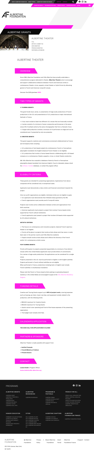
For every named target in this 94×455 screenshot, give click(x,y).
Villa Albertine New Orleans (33, 423)
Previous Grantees (37, 48)
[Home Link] (13, 14)
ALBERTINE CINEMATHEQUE (71, 403)
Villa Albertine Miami (31, 422)
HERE (39, 92)
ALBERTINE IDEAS (50, 400)
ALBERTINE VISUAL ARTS (11, 405)
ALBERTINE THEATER (10, 403)
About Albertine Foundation (19, 1)
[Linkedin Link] (85, 2)
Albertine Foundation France (44, 1)
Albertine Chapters (53, 413)
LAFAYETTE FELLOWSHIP (11, 418)
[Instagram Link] (82, 2)
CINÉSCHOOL (68, 405)
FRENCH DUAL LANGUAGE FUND (73, 395)
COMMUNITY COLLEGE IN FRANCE (14, 417)
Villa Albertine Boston (32, 418)
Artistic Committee (37, 43)
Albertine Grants (38, 5)
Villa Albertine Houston (32, 420)
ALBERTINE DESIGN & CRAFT (52, 399)
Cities (78, 5)
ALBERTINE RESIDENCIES (32, 397)
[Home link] (6, 3)
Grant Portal (31, 1)
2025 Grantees (36, 46)
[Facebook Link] (79, 2)
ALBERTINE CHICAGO (51, 417)
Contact (65, 1)
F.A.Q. (33, 41)
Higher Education (71, 5)
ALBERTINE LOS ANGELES (52, 418)
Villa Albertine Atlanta (32, 417)
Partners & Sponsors (38, 50)
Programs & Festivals (50, 5)
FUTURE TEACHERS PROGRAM (72, 402)
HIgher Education (13, 413)
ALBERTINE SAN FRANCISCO (52, 420)
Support (59, 1)
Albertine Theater (42, 38)
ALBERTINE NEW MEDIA (11, 402)
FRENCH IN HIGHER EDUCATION (73, 400)
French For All (61, 5)
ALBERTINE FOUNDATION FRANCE (73, 419)
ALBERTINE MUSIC (10, 400)
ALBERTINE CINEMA (50, 397)
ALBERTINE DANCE (10, 395)
